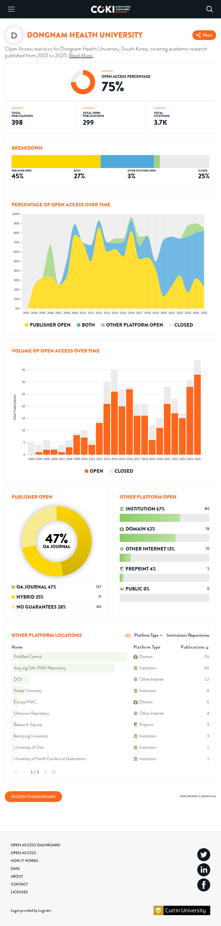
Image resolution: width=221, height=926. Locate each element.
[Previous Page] (24, 772)
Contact (19, 884)
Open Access (23, 852)
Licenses (19, 892)
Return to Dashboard (33, 796)
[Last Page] (54, 772)
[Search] (209, 9)
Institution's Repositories (188, 635)
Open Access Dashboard (35, 845)
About (17, 876)
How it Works (24, 860)
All (127, 635)
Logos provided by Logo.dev (31, 910)
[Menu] (11, 9)
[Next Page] (45, 772)
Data (15, 868)
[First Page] (16, 772)
